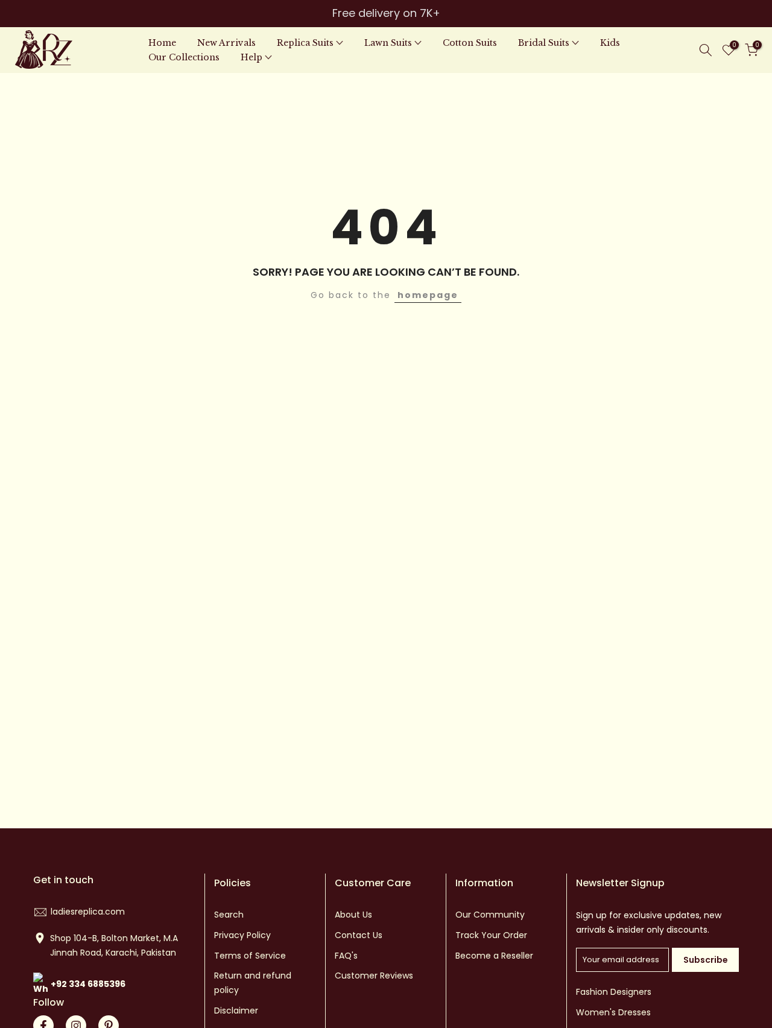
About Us (353, 915)
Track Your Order (491, 935)
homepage (427, 295)
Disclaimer (236, 1010)
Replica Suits (305, 42)
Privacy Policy (242, 935)
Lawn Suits (388, 42)
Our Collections (184, 57)
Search (229, 915)
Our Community (490, 915)
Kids (610, 42)
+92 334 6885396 (88, 984)
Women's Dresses (613, 1012)
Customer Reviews (374, 975)
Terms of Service (250, 956)
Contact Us (358, 935)
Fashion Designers (613, 992)
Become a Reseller (494, 956)
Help (251, 57)
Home (162, 42)
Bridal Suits (543, 42)
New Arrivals (226, 42)
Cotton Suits (470, 42)
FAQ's (346, 956)
